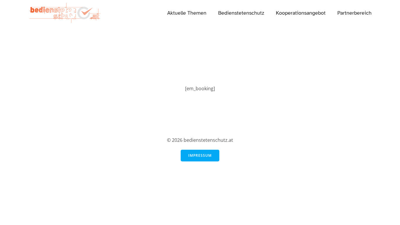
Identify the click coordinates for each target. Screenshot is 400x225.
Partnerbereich (354, 13)
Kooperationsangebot (301, 13)
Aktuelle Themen (186, 13)
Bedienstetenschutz (241, 13)
